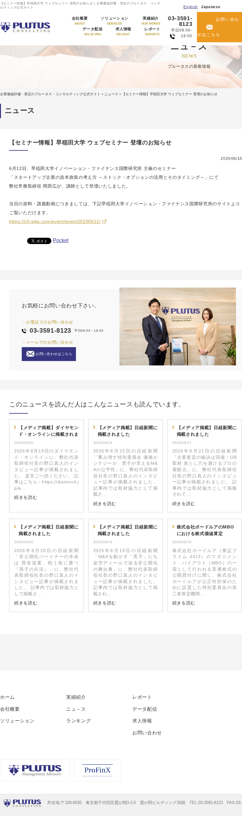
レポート (152, 31)
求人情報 (124, 31)
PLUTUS (25, 27)
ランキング (78, 720)
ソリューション (115, 20)
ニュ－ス (76, 709)
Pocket (60, 240)
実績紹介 (150, 20)
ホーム (7, 697)
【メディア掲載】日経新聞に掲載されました (128, 431)
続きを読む (25, 497)
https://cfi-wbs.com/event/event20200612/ (55, 221)
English (190, 7)
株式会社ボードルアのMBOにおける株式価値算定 (205, 530)
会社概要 (80, 20)
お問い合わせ (147, 732)
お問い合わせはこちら (218, 27)
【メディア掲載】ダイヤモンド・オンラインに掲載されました (49, 431)
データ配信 (92, 31)
